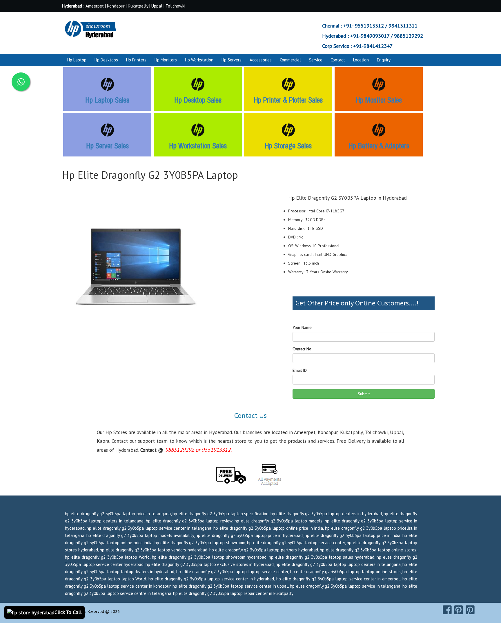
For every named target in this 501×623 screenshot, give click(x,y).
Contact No (302, 348)
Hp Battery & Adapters (378, 146)
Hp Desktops (106, 60)
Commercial (290, 60)
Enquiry (384, 60)
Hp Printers (136, 60)
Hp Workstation (199, 60)
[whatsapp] (21, 81)
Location (361, 60)
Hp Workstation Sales (198, 146)
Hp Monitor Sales (379, 100)
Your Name (302, 327)
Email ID (300, 370)
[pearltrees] (470, 610)
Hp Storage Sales (288, 146)
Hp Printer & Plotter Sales (288, 100)
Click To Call (68, 612)
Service (315, 60)
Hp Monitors (166, 60)
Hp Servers (232, 60)
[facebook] (447, 610)
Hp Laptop (76, 60)
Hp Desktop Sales (198, 100)
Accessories (261, 60)
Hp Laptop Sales (107, 100)
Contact (338, 60)
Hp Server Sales (107, 146)
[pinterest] (458, 610)
